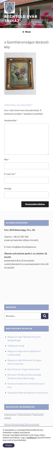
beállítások (32, 437)
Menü (28, 32)
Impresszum (10, 414)
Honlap (7, 188)
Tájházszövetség (15, 346)
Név (6, 159)
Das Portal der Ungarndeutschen (23, 369)
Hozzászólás (11, 120)
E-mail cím (10, 174)
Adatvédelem (25, 414)
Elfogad (9, 445)
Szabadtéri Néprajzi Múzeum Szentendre (28, 392)
